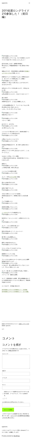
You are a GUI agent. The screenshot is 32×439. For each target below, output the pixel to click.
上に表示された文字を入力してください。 (13, 402)
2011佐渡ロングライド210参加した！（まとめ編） (15, 291)
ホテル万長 (13, 177)
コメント (5, 353)
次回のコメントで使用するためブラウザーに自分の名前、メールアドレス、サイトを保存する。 (16, 393)
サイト (4, 384)
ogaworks (4, 3)
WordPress (17, 436)
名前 (4, 371)
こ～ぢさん (5, 212)
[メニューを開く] (29, 3)
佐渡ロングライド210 (24, 324)
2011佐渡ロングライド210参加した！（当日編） (15, 289)
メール (4, 377)
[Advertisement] (16, 37)
